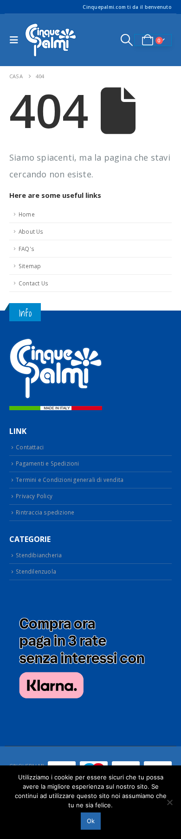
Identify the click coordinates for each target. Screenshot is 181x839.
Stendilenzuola (36, 571)
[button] (16, 40)
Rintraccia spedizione (45, 512)
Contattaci (30, 447)
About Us (31, 231)
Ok (91, 821)
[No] (169, 802)
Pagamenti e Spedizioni (47, 463)
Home (27, 214)
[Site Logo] (50, 40)
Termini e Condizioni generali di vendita (69, 479)
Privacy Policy (34, 496)
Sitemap (30, 266)
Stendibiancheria (39, 555)
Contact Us (33, 283)
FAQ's (26, 248)
